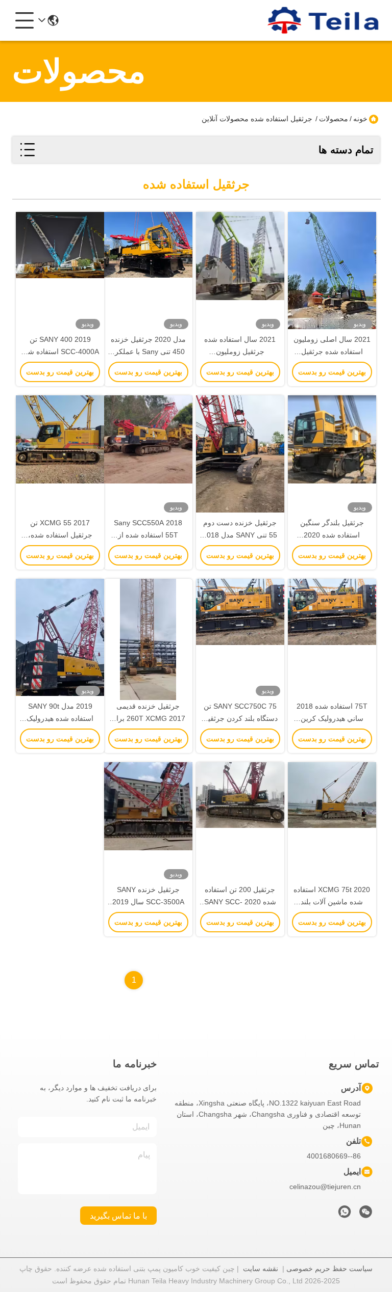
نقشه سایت (260, 1268)
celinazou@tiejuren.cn (325, 1186)
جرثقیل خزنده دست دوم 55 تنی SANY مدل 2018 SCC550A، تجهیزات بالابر (240, 535)
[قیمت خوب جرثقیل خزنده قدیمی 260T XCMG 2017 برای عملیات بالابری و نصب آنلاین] (148, 639)
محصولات (333, 119)
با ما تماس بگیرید (118, 1216)
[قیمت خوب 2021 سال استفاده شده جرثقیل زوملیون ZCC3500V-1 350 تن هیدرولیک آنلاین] (240, 272)
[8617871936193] (344, 1214)
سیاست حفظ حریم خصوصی (329, 1268)
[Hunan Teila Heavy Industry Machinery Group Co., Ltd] (323, 20)
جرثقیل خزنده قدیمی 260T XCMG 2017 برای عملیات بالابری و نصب (148, 718)
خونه (360, 119)
